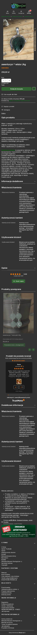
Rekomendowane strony (8, 556)
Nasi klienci (4, 558)
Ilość (2, 77)
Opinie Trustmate (6, 549)
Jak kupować (5, 611)
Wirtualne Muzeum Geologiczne (11, 561)
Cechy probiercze (6, 619)
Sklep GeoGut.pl (5, 16)
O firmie (3, 547)
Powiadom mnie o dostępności (14, 345)
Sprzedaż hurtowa (6, 563)
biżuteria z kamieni (17, 16)
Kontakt (3, 554)
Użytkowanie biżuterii (7, 607)
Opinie (3, 550)
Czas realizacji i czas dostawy (10, 576)
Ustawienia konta (6, 593)
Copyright (4, 565)
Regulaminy (4, 602)
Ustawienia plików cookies (9, 589)
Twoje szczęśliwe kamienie (9, 624)
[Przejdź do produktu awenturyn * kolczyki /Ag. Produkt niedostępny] (18, 313)
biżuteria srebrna (28, 16)
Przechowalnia (5, 587)
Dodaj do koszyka (16, 89)
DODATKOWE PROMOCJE (9, 580)
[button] (12, 360)
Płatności (4, 572)
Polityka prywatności (7, 604)
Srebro (3, 113)
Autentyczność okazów (8, 552)
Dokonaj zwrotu (6, 594)
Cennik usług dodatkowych (9, 578)
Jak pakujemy (5, 626)
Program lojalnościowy (8, 591)
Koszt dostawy (5, 574)
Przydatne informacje (7, 628)
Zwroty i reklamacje (7, 606)
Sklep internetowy (16, 632)
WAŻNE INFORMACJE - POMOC (10, 609)
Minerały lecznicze (7, 622)
